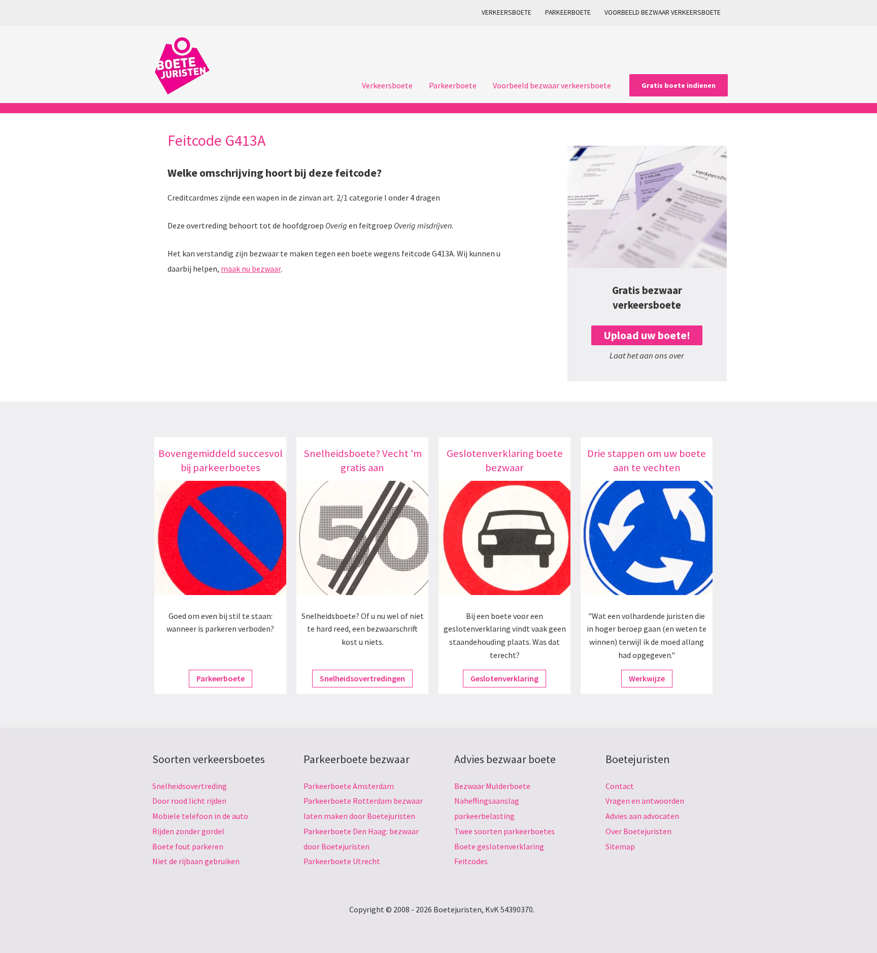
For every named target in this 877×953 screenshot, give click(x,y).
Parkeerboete (568, 12)
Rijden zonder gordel (188, 831)
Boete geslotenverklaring (499, 846)
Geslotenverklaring (504, 678)
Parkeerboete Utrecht (341, 861)
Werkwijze (647, 678)
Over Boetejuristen (638, 831)
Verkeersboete (506, 12)
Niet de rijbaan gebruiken (196, 861)
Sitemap (620, 846)
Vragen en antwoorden (644, 801)
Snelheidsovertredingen (362, 678)
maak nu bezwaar (251, 269)
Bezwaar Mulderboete (492, 786)
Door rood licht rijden (189, 801)
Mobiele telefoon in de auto (200, 816)
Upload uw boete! (646, 335)
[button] (678, 85)
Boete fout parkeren (187, 846)
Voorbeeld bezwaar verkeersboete (662, 12)
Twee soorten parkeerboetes (504, 831)
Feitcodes (471, 861)
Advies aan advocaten (642, 816)
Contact (619, 786)
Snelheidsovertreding (189, 786)
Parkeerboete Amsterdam (348, 786)
